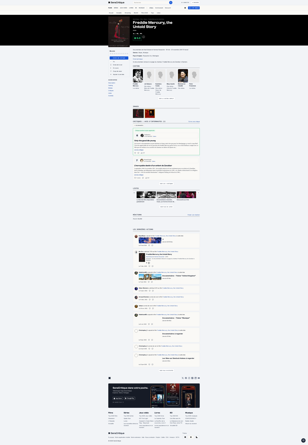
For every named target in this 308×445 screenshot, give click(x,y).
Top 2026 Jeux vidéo (145, 416)
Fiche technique (138, 59)
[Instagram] (189, 378)
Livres (157, 413)
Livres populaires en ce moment (161, 426)
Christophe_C (143, 330)
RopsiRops (142, 236)
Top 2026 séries (128, 416)
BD (171, 413)
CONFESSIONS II (190, 418)
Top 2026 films (112, 416)
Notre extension (136, 437)
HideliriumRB (143, 272)
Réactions (137, 215)
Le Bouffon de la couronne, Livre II (159, 422)
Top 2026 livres (159, 416)
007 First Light (143, 418)
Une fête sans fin (175, 418)
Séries (126, 413)
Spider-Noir (127, 418)
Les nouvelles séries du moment (131, 424)
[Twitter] (183, 378)
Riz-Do (141, 251)
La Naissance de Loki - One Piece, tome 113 (177, 422)
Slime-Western (143, 288)
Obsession (111, 418)
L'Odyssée (111, 421)
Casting (136, 66)
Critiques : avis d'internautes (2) (149, 121)
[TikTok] (192, 378)
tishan (141, 306)
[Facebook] (186, 378)
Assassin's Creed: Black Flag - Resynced (146, 422)
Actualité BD (173, 425)
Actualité (111, 423)
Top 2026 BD (174, 416)
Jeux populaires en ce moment (146, 426)
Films (141, 19)
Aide (143, 437)
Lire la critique (138, 150)
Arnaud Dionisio (144, 297)
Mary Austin (171, 84)
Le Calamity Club (159, 418)
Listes (136, 188)
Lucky (125, 421)
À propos (111, 437)
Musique (145, 52)
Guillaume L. (147, 134)
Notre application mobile (122, 437)
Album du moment (191, 423)
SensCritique (136, 19)
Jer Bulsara (148, 84)
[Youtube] (199, 378)
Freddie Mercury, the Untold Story (156, 19)
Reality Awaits (189, 421)
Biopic (145, 19)
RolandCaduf (147, 159)
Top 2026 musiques (191, 416)
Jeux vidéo (144, 413)
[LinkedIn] (196, 378)
